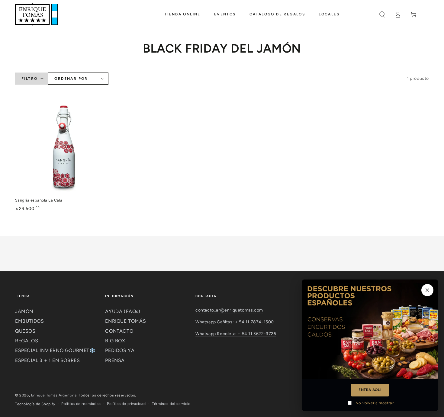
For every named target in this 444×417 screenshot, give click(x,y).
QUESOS (25, 331)
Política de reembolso (81, 404)
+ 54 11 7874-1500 (254, 322)
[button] (382, 14)
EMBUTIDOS (29, 321)
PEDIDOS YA (119, 350)
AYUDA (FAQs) (122, 311)
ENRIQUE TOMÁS (125, 321)
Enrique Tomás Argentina (54, 395)
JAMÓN (24, 311)
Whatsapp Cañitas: (215, 322)
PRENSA (115, 360)
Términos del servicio (171, 404)
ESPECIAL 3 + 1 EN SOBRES (47, 360)
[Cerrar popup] (427, 290)
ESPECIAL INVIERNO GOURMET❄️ (55, 350)
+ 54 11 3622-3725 (257, 333)
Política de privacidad (126, 404)
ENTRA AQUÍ (370, 390)
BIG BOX (115, 341)
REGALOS (26, 341)
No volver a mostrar (375, 403)
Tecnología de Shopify (35, 404)
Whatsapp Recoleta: (216, 333)
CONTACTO (119, 331)
